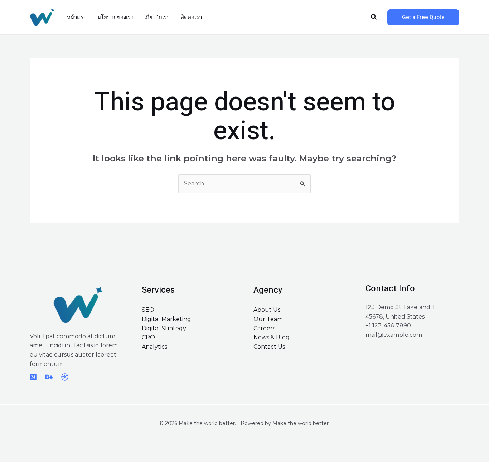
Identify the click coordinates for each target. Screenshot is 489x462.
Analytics (154, 346)
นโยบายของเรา (115, 17)
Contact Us (269, 346)
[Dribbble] (64, 377)
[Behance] (49, 377)
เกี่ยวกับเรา (157, 17)
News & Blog (271, 337)
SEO (148, 309)
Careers (264, 328)
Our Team (268, 319)
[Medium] (33, 377)
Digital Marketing (166, 319)
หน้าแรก (77, 17)
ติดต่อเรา (191, 17)
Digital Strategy (164, 328)
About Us (266, 309)
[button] (374, 17)
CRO (148, 337)
